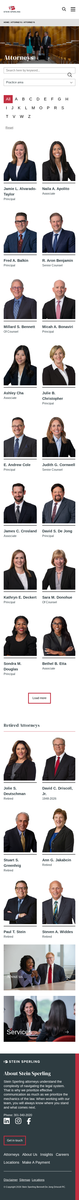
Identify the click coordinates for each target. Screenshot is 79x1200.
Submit (70, 75)
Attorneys (11, 1154)
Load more (39, 698)
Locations (11, 1162)
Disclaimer (11, 1179)
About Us (29, 1154)
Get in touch (15, 1140)
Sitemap (24, 1179)
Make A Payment (36, 1162)
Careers (62, 1154)
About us (15, 976)
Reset (9, 127)
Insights (46, 1154)
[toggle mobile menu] (73, 9)
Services (19, 1032)
